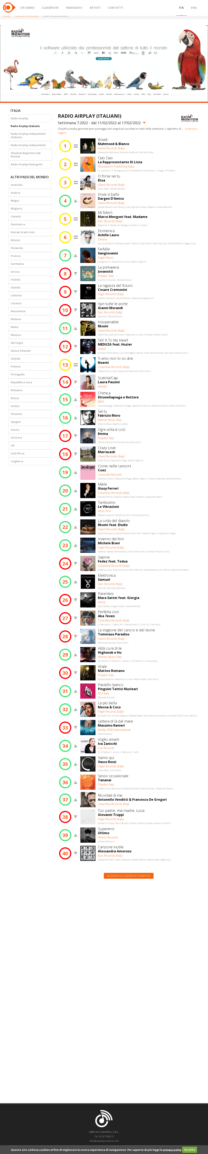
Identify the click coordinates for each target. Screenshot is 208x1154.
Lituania (16, 303)
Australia (17, 185)
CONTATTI (115, 8)
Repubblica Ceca (21, 382)
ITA (181, 8)
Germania (17, 264)
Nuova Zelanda (21, 350)
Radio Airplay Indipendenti (28, 145)
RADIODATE (74, 8)
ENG (194, 8)
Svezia (15, 429)
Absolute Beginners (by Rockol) (26, 154)
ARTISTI (95, 8)
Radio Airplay (19, 118)
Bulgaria (16, 208)
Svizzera (16, 437)
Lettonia (16, 295)
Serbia (15, 406)
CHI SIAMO (27, 8)
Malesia (16, 319)
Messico (16, 335)
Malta (14, 327)
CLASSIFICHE (50, 8)
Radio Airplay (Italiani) (25, 126)
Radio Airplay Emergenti (26, 164)
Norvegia (17, 343)
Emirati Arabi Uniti (23, 232)
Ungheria (17, 461)
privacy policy (172, 1149)
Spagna (16, 422)
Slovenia (16, 414)
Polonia (16, 366)
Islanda (15, 287)
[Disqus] (129, 933)
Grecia (15, 271)
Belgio (15, 200)
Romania (16, 390)
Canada (16, 216)
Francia (16, 256)
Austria (15, 192)
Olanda (15, 358)
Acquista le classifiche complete (128, 876)
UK (12, 445)
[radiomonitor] (189, 118)
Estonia (15, 240)
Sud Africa (17, 453)
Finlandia (17, 248)
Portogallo (18, 374)
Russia (15, 398)
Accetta (189, 1149)
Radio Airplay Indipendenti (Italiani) (28, 135)
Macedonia (18, 311)
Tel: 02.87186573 (104, 1136)
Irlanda (15, 279)
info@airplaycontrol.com (104, 1141)
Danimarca (18, 224)
